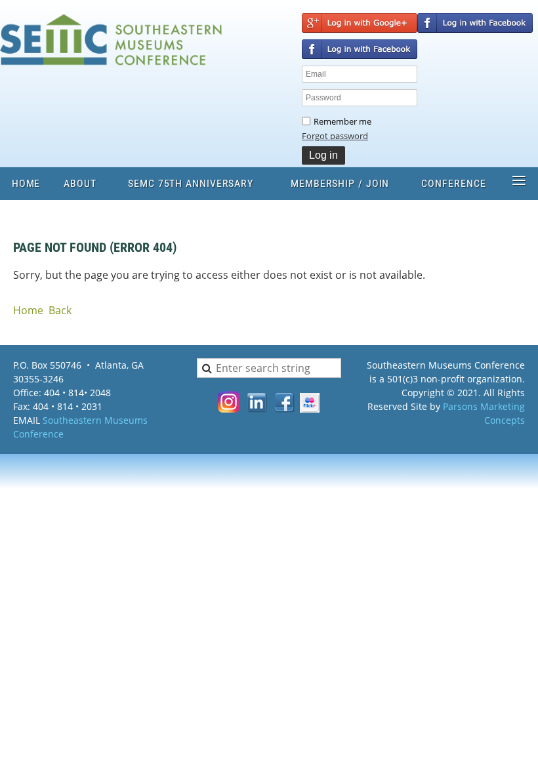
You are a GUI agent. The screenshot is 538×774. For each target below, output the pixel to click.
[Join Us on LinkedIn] (257, 408)
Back (60, 310)
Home (28, 310)
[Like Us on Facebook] (285, 408)
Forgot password (335, 136)
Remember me (342, 121)
